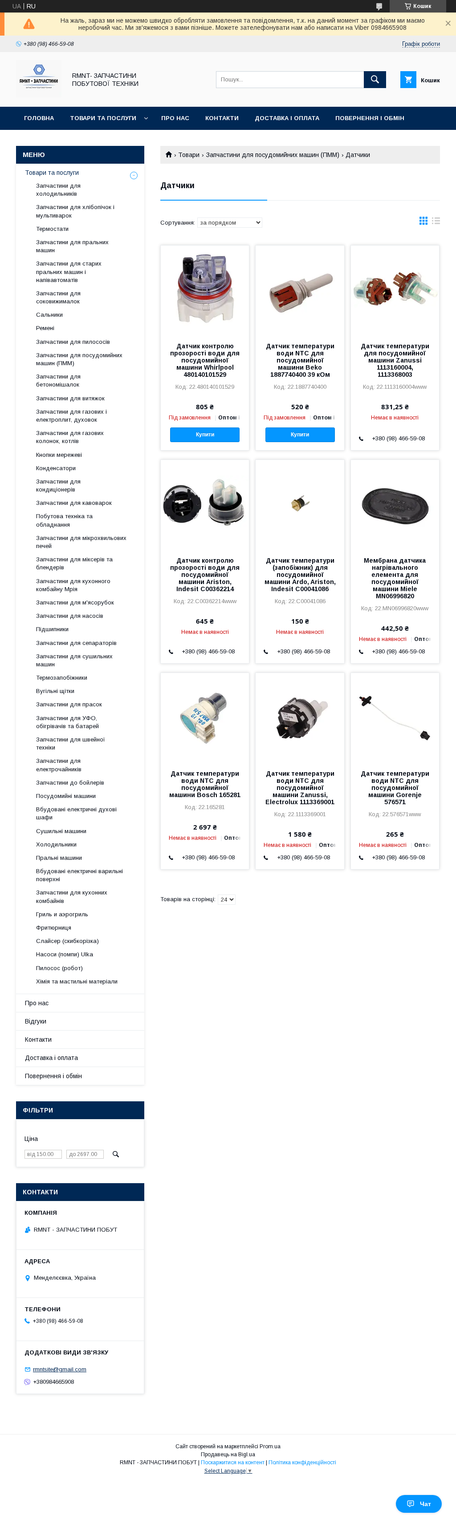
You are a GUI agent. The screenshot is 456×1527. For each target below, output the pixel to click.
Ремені (45, 328)
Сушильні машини (61, 831)
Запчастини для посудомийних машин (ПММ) (272, 154)
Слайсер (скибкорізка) (67, 941)
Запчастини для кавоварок (74, 503)
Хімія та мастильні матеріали (77, 981)
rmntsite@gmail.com (59, 1369)
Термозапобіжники (61, 677)
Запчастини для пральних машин (72, 246)
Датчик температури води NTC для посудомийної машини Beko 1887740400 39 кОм (300, 360)
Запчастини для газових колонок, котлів (70, 437)
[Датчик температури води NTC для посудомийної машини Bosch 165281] (205, 717)
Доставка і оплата (287, 118)
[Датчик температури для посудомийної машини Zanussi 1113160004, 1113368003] (395, 290)
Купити (205, 434)
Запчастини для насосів (69, 615)
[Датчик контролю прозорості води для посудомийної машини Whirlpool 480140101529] (205, 290)
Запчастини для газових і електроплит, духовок (71, 415)
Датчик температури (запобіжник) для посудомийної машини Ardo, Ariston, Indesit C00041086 (300, 574)
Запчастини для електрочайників (58, 764)
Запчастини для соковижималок (58, 297)
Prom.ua (270, 1446)
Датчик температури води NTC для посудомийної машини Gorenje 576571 (395, 788)
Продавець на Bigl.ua (228, 1454)
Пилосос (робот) (59, 968)
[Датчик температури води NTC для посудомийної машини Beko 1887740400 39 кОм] (300, 290)
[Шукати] (375, 79)
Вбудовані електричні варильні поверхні (79, 875)
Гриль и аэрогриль (62, 914)
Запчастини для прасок (69, 704)
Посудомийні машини (66, 796)
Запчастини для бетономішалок (58, 380)
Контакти (222, 118)
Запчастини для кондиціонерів (58, 485)
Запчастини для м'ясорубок (75, 602)
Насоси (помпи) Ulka (64, 954)
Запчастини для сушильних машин (74, 660)
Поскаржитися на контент (233, 1462)
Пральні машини (59, 857)
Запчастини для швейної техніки (70, 743)
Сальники (49, 314)
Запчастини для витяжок (70, 398)
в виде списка (436, 223)
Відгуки (36, 141)
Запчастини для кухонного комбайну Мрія (73, 585)
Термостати (52, 229)
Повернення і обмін (369, 118)
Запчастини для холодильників (58, 189)
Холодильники (56, 844)
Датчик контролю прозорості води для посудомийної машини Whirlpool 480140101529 (205, 360)
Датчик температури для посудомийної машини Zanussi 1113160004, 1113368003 (395, 360)
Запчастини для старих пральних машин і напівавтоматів (69, 271)
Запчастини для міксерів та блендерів (74, 563)
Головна (39, 118)
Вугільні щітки (55, 691)
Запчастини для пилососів (73, 341)
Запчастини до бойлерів (70, 782)
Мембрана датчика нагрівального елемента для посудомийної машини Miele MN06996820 (395, 578)
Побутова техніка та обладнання (64, 520)
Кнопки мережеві (59, 454)
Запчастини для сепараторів (76, 643)
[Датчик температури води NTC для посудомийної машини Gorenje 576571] (395, 717)
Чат (425, 1503)
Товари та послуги (103, 118)
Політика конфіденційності (302, 1462)
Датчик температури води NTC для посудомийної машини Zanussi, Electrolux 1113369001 (299, 788)
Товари (189, 154)
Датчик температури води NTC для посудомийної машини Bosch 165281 (204, 784)
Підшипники (52, 629)
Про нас (175, 118)
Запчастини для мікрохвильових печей (81, 542)
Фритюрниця (53, 927)
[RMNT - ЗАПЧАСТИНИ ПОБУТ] (38, 95)
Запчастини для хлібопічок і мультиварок (75, 211)
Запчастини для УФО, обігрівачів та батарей (67, 722)
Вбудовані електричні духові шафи (76, 813)
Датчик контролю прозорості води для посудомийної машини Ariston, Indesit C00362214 (205, 574)
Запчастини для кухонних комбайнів (71, 896)
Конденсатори (56, 468)
